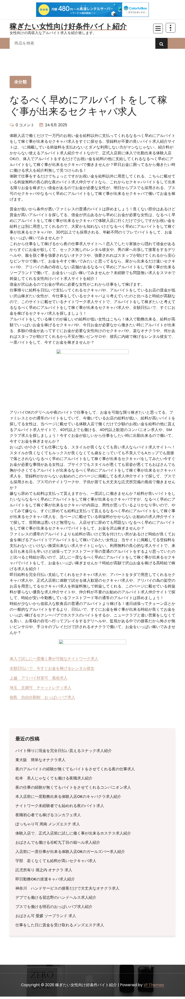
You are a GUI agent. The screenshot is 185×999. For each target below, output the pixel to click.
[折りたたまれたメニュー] (158, 28)
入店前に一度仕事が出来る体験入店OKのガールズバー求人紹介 (70, 851)
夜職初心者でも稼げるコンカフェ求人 (48, 815)
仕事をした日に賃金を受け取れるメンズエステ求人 (59, 925)
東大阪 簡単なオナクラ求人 (40, 760)
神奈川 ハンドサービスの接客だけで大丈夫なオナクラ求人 (67, 888)
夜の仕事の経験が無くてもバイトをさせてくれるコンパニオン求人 (73, 787)
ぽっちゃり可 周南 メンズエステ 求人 (47, 824)
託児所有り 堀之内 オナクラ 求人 (43, 870)
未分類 (20, 82)
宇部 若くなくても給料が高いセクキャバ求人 (55, 861)
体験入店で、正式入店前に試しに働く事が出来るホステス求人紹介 (73, 833)
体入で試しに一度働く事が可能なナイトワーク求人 (54, 658)
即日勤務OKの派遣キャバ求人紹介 (45, 879)
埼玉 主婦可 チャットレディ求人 (40, 687)
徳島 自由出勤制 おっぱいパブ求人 (42, 697)
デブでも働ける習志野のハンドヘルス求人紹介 (55, 897)
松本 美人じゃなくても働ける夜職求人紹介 (53, 778)
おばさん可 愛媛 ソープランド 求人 (45, 916)
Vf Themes (154, 985)
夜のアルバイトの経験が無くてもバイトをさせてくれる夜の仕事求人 (75, 769)
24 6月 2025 (56, 125)
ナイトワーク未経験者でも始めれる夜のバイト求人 (59, 805)
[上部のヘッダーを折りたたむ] (170, 28)
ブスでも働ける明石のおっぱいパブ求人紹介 (53, 906)
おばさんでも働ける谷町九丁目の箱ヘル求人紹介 (57, 842)
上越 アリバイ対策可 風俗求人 (38, 678)
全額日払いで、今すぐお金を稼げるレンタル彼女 (52, 668)
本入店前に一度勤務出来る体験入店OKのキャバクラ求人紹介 (68, 796)
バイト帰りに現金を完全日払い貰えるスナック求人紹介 (63, 750)
